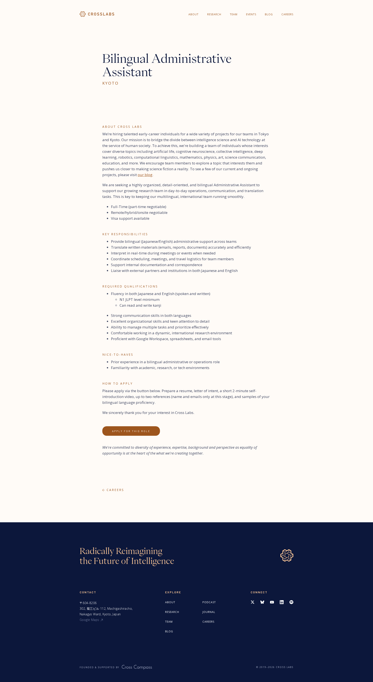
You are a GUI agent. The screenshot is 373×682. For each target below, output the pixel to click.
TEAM (233, 14)
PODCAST (209, 602)
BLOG (269, 14)
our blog (145, 174)
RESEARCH (214, 14)
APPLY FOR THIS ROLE (131, 431)
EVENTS (251, 14)
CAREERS (287, 14)
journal (208, 612)
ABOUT (193, 14)
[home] (97, 14)
